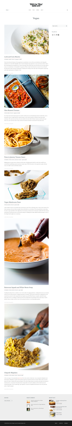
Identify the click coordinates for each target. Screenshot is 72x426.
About (56, 423)
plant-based (20, 378)
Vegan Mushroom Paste (12, 202)
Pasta (13, 159)
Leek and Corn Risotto (12, 57)
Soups (13, 290)
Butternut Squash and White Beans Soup (18, 287)
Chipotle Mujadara (10, 373)
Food (5, 113)
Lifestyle (61, 423)
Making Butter (59, 412)
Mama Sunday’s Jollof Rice (37, 401)
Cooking (6, 59)
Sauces (16, 159)
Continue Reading (8, 73)
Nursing (66, 423)
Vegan (13, 59)
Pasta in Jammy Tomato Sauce (14, 157)
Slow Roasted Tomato (11, 110)
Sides (10, 59)
